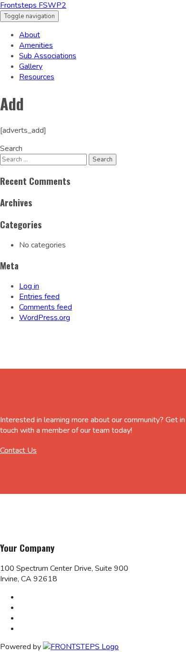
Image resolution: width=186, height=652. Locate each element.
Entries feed (39, 296)
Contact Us (18, 450)
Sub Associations (47, 56)
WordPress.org (44, 317)
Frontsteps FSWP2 (33, 5)
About (29, 35)
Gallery (30, 66)
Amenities (36, 45)
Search (11, 148)
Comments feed (45, 307)
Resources (36, 77)
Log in (29, 286)
